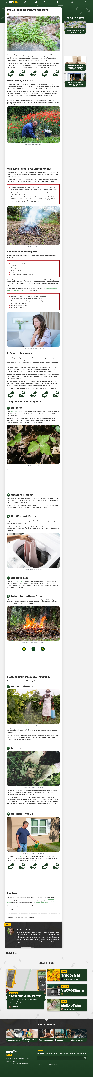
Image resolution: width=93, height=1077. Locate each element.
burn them (51, 899)
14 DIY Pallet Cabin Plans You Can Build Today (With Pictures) (73, 1005)
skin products (21, 581)
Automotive (29, 2)
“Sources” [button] (12, 909)
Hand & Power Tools (63, 2)
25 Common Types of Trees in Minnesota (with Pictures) (71, 975)
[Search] (85, 1058)
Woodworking (77, 2)
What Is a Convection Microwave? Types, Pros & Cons (72, 990)
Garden (39, 2)
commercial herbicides (41, 902)
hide (16, 953)
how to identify (15, 411)
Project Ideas (49, 2)
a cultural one (21, 856)
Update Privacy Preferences (12, 1061)
